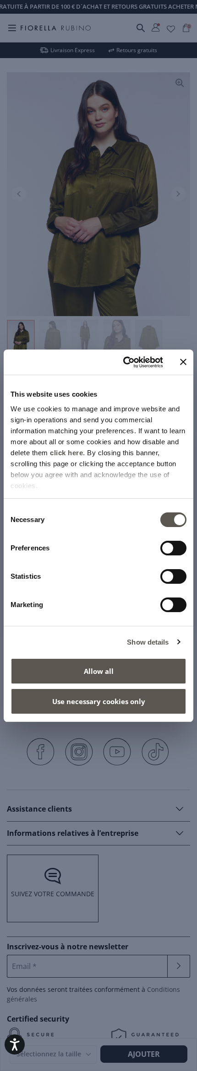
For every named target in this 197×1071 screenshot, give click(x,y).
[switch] (173, 548)
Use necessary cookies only (98, 701)
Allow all (99, 671)
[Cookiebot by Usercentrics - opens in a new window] (124, 362)
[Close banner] (183, 362)
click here (66, 453)
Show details (148, 642)
